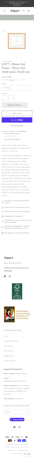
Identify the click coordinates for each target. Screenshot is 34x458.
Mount (4, 83)
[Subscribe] (27, 411)
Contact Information (11, 341)
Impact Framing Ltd (15, 444)
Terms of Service (9, 361)
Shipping (11, 80)
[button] (4, 10)
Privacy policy (25, 447)
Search (6, 336)
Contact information (18, 454)
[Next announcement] (30, 3)
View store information (12, 139)
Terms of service (12, 450)
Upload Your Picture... (14, 105)
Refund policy (15, 447)
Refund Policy (9, 351)
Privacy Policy (9, 346)
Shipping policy (23, 450)
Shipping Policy (9, 356)
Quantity (4, 93)
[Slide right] (21, 58)
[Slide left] (12, 58)
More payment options (17, 125)
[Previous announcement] (4, 3)
